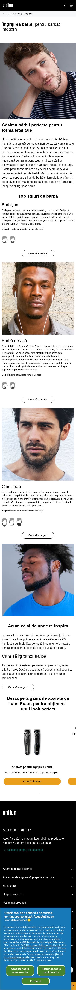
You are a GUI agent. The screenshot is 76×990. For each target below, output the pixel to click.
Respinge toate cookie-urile (51, 970)
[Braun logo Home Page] (8, 5)
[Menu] (71, 5)
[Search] (66, 5)
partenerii (48, 927)
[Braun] (8, 5)
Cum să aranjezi (38, 253)
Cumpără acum (32, 781)
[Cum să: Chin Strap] (38, 577)
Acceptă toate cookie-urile (20, 970)
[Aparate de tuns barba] (32, 742)
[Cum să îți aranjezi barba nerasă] (38, 442)
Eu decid (35, 981)
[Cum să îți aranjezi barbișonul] (38, 296)
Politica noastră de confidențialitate (42, 945)
